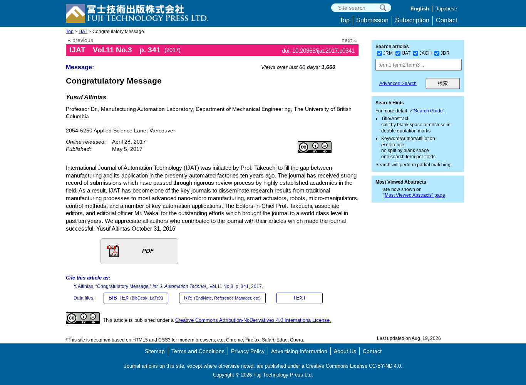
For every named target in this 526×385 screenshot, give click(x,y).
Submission (372, 20)
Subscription (412, 20)
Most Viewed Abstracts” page (415, 195)
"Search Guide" (428, 111)
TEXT (299, 298)
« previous (80, 40)
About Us (345, 351)
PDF (148, 251)
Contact (446, 20)
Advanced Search (398, 83)
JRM (388, 53)
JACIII (425, 53)
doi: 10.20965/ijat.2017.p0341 (318, 50)
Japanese (446, 9)
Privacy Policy (248, 351)
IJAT (83, 31)
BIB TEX (136, 298)
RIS (222, 298)
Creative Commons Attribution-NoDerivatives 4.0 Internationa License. (253, 320)
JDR (445, 53)
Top (345, 20)
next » (349, 40)
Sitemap (155, 351)
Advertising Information (299, 351)
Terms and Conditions (197, 351)
